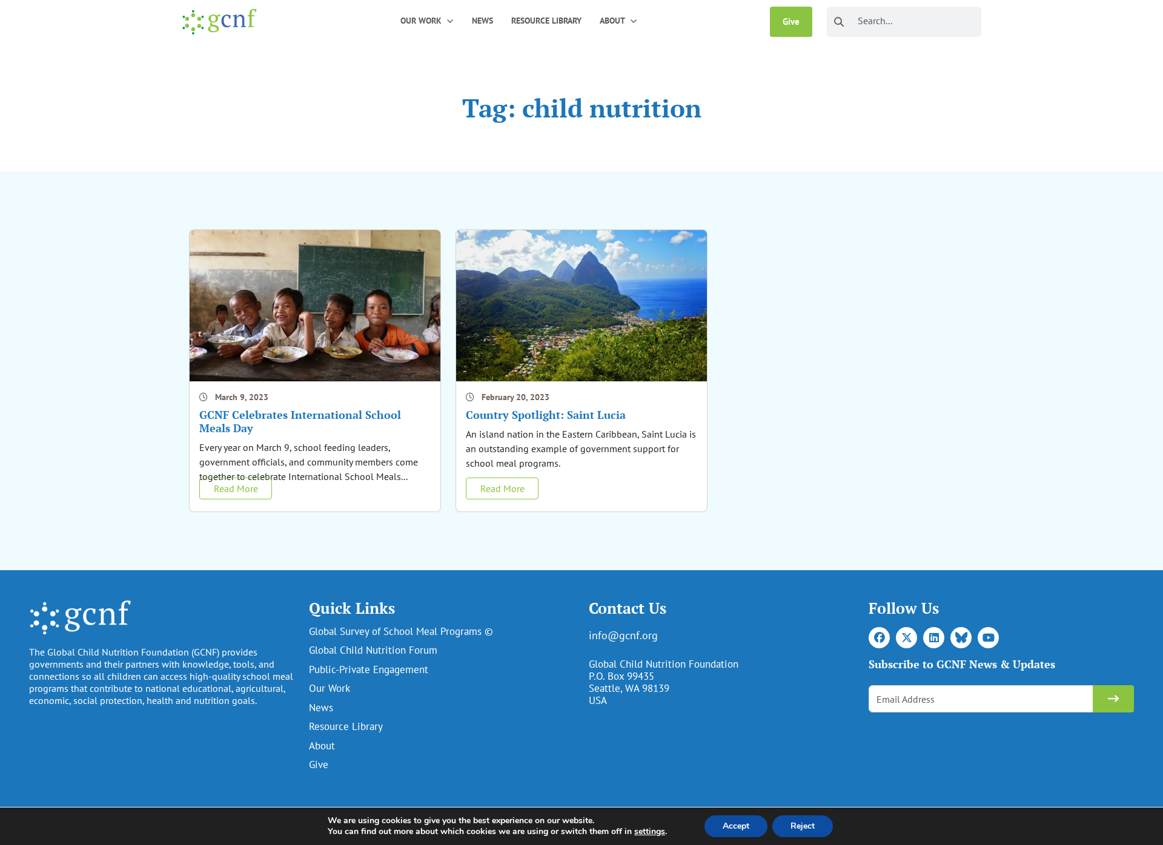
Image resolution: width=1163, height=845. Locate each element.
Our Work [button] (421, 20)
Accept (736, 826)
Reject (802, 826)
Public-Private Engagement (368, 669)
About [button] (612, 20)
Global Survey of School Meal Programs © (401, 631)
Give (791, 21)
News (482, 20)
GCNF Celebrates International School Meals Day (300, 421)
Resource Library (546, 20)
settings (649, 831)
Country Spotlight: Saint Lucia (546, 414)
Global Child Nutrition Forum (373, 650)
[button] (450, 20)
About (322, 745)
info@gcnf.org (623, 635)
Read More (236, 488)
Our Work (329, 688)
